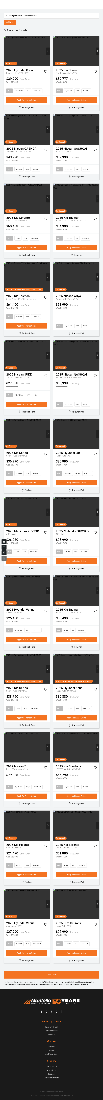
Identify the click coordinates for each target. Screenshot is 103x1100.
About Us (51, 1070)
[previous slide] (5, 51)
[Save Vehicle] (45, 72)
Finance (51, 1034)
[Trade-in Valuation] (4, 541)
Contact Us (51, 1066)
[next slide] (48, 51)
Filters (10, 22)
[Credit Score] (4, 547)
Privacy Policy (45, 1095)
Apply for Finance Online (26, 100)
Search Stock (51, 1027)
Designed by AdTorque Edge (62, 1095)
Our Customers (51, 1077)
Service (51, 1046)
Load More (51, 975)
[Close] (4, 558)
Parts (51, 1050)
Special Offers (52, 1030)
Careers (51, 1074)
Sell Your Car (51, 1054)
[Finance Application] (4, 552)
